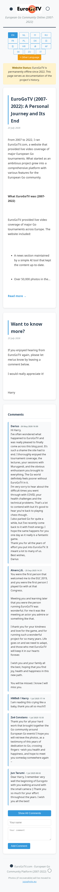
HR (23, 46)
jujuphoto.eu (30, 881)
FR (12, 40)
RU (46, 35)
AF (46, 46)
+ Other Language (29, 57)
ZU (29, 51)
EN (12, 35)
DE (35, 40)
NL (23, 35)
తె (35, 46)
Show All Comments (29, 813)
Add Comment (19, 846)
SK (18, 51)
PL (24, 40)
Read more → (17, 296)
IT (41, 51)
